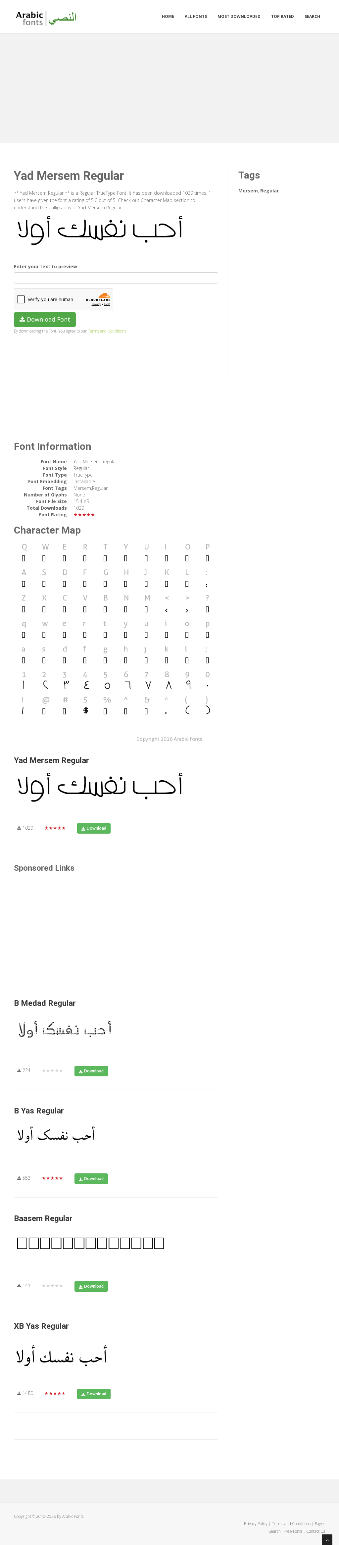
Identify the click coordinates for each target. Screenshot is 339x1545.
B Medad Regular (45, 1003)
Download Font (47, 319)
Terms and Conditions (107, 331)
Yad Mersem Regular (51, 760)
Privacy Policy (255, 1523)
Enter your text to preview (45, 266)
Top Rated (282, 16)
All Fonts (196, 16)
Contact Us (315, 1531)
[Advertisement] (169, 86)
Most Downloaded (239, 16)
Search (312, 16)
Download (96, 828)
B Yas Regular (39, 1110)
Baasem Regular (43, 1218)
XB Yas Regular (41, 1326)
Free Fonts (293, 1531)
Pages (320, 1523)
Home (168, 16)
